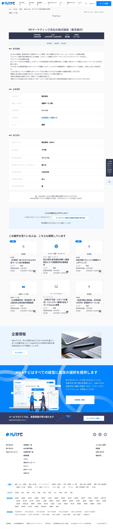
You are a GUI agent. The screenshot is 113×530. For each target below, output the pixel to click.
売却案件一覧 (40, 3)
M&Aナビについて (52, 3)
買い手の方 (31, 3)
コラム (60, 3)
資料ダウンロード (71, 3)
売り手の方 (21, 3)
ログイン (92, 3)
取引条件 (63, 43)
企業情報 (56, 43)
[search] (86, 3)
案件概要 (49, 43)
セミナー (80, 3)
